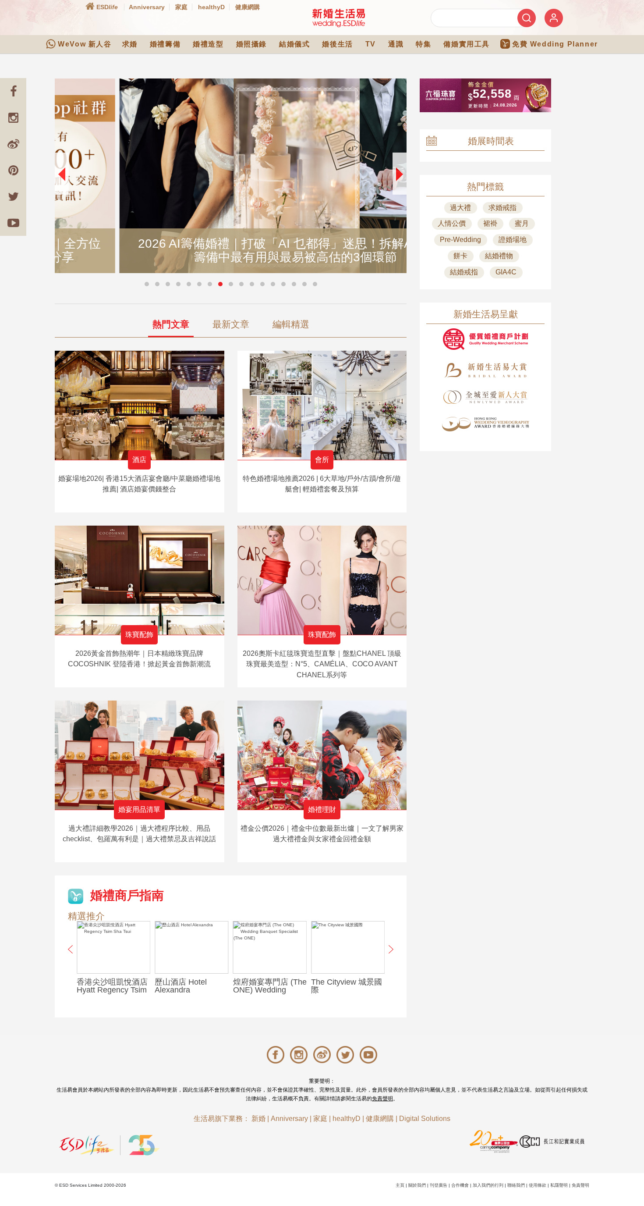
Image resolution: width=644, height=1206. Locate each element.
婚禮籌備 (165, 44)
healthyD (211, 7)
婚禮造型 (208, 44)
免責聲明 (382, 1099)
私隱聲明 (559, 1185)
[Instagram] (13, 117)
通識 (395, 44)
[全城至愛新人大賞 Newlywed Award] (485, 397)
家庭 (181, 7)
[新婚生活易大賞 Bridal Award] (485, 370)
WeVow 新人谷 (84, 44)
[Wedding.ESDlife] (338, 17)
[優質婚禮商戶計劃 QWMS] (485, 339)
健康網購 (247, 7)
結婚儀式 (294, 44)
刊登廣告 (438, 1185)
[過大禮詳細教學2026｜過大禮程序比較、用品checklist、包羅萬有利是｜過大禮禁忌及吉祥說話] (139, 755)
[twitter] (13, 196)
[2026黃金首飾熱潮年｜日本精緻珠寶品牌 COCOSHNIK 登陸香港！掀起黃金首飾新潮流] (139, 580)
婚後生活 (337, 44)
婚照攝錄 (251, 44)
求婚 (130, 44)
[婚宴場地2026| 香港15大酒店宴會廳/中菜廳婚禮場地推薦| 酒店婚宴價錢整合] (139, 405)
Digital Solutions (424, 1118)
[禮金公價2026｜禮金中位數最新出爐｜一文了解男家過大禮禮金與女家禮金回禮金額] (322, 755)
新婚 (258, 1118)
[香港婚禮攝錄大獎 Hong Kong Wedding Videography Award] (485, 424)
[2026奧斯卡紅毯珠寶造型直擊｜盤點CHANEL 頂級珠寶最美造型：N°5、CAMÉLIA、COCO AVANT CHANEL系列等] (322, 580)
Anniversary (147, 7)
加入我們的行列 (488, 1185)
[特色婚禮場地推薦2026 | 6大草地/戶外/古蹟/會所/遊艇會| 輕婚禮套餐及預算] (322, 405)
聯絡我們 (516, 1185)
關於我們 (417, 1185)
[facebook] (13, 91)
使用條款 (537, 1185)
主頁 (400, 1185)
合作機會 (460, 1185)
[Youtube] (13, 223)
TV (370, 44)
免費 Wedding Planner (555, 44)
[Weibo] (13, 144)
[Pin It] (13, 170)
